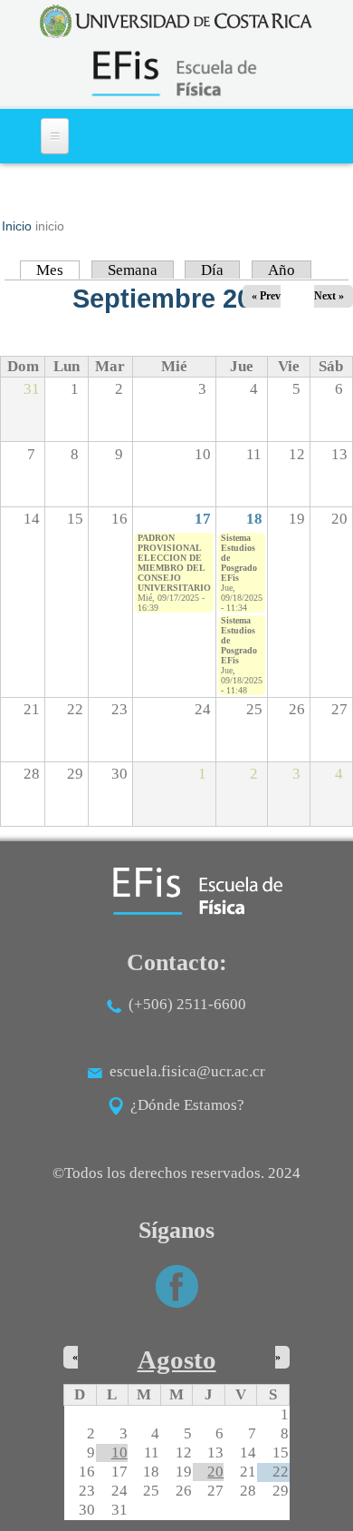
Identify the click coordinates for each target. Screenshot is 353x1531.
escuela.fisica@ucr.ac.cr (187, 1071)
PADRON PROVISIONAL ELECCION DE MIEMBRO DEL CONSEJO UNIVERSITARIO (174, 563)
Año (281, 270)
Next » (329, 296)
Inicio (17, 226)
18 (254, 518)
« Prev (266, 296)
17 (203, 518)
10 (119, 1452)
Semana (132, 270)
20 (215, 1471)
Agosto (177, 1359)
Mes (58, 270)
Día (212, 270)
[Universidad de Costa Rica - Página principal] (176, 21)
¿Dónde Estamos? (183, 1105)
